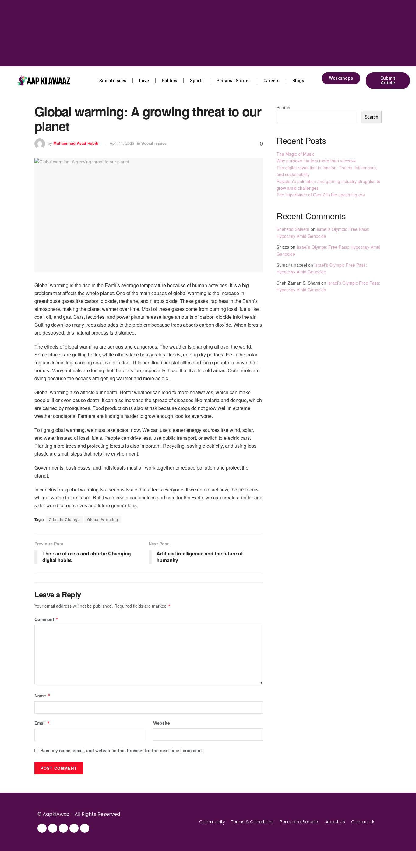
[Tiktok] (84, 828)
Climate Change (64, 519)
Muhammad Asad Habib (75, 143)
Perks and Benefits (299, 822)
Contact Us (363, 822)
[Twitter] (63, 828)
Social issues (112, 80)
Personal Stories (234, 80)
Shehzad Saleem (293, 229)
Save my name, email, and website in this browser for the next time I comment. (122, 750)
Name (42, 696)
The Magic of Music (295, 154)
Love (144, 80)
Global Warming (102, 519)
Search (283, 107)
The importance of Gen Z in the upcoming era (321, 195)
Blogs (298, 80)
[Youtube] (74, 828)
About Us (335, 822)
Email (42, 723)
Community (212, 822)
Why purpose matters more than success (316, 161)
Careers (271, 80)
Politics (169, 80)
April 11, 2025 (122, 143)
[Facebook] (42, 828)
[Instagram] (52, 828)
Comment (46, 619)
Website (161, 723)
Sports (197, 80)
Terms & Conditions (252, 822)
